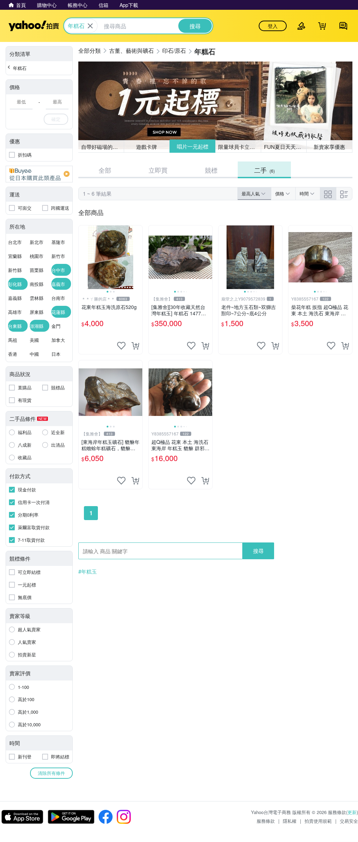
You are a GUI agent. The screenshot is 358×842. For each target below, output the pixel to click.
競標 (211, 169)
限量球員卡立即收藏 (239, 146)
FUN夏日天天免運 (285, 146)
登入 (273, 25)
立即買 (158, 169)
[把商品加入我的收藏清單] (121, 345)
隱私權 (289, 821)
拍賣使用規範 (318, 821)
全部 (105, 169)
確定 (55, 119)
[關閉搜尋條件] (90, 26)
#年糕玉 (87, 571)
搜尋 (258, 550)
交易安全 (349, 821)
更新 (352, 812)
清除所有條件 (51, 773)
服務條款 (266, 821)
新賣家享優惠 (329, 146)
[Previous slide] (83, 257)
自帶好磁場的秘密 (102, 146)
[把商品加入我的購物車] (135, 345)
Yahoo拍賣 (33, 25)
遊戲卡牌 (146, 146)
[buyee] (39, 174)
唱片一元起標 (192, 146)
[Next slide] (137, 257)
